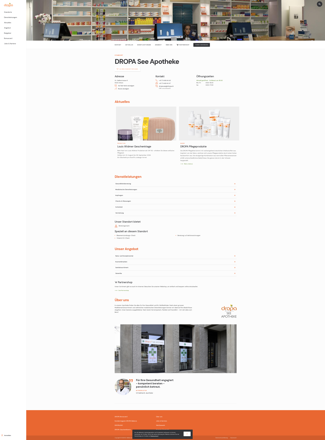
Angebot (7, 28)
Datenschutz (154, 436)
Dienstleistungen (10, 17)
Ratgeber (7, 33)
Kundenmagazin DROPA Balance (126, 421)
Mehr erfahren (188, 164)
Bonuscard (8, 38)
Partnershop (184, 45)
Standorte (8, 12)
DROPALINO (119, 425)
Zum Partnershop (123, 290)
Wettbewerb (160, 425)
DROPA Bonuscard (121, 417)
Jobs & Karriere (10, 43)
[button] (135, 86)
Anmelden (7, 435)
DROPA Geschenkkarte (123, 430)
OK (187, 434)
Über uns (169, 45)
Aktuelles (7, 22)
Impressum (233, 437)
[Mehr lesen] (209, 136)
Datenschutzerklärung (221, 437)
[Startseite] (13, 5)
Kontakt (118, 45)
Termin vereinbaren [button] (201, 45)
